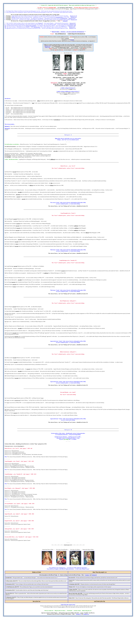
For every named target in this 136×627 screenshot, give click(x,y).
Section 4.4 (94, 575)
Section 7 (41, 23)
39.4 (74, 25)
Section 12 (72, 15)
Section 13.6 (74, 19)
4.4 (74, 24)
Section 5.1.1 (86, 614)
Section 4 (72, 24)
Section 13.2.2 (72, 18)
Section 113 (72, 26)
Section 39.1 (70, 25)
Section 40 (65, 20)
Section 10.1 (72, 23)
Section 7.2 (72, 28)
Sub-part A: (7, 126)
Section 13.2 (73, 17)
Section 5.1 (78, 614)
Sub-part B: (7, 128)
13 (75, 15)
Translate (72, 39)
